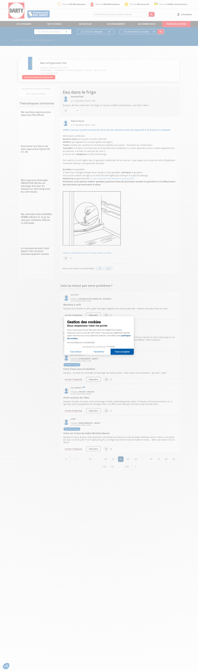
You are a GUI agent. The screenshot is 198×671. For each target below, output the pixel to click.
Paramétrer (99, 351)
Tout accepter (122, 351)
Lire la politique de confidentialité (81, 342)
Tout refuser (76, 351)
